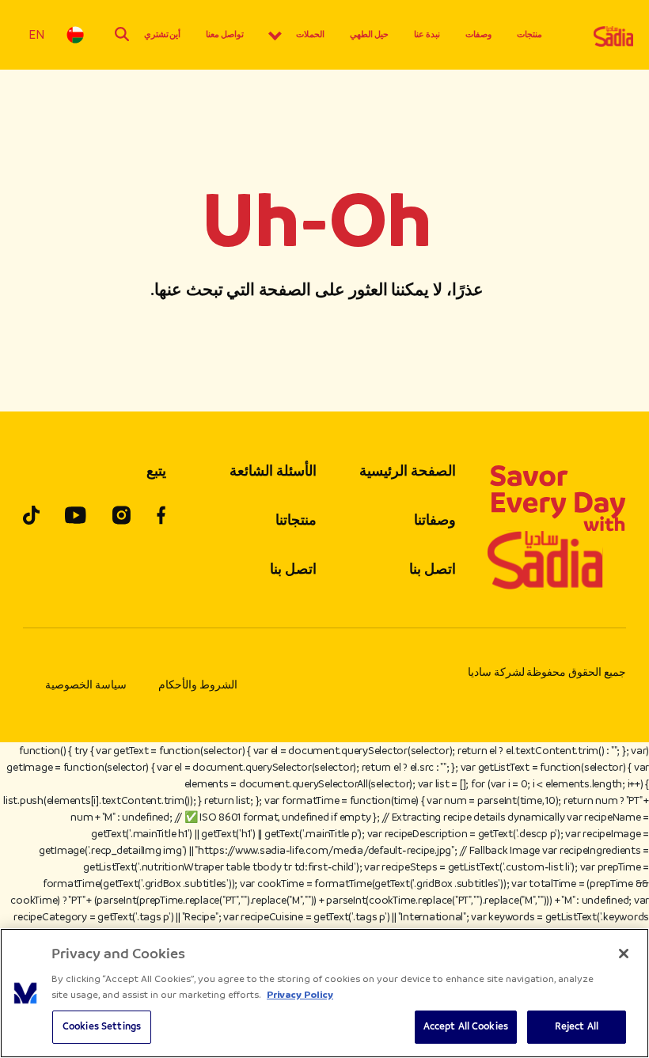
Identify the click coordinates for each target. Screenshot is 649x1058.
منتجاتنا (296, 520)
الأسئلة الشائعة (273, 471)
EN (36, 34)
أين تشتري (162, 34)
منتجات (529, 34)
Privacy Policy (300, 994)
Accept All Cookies (465, 1026)
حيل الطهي (369, 34)
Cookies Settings (102, 1026)
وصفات (478, 34)
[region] (324, 993)
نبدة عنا (427, 34)
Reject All (576, 1026)
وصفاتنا (435, 520)
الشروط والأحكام (197, 685)
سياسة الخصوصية (86, 685)
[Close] (623, 953)
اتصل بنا (432, 569)
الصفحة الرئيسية (407, 471)
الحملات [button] (310, 34)
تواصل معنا (225, 34)
